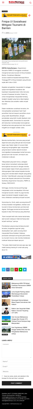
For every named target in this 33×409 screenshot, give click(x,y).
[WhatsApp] (12, 269)
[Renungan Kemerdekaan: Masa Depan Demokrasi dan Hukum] (6, 302)
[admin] (3, 33)
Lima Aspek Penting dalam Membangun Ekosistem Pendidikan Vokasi (21, 294)
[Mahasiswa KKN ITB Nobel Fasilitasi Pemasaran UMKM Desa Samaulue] (6, 285)
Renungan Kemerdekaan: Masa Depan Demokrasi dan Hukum (21, 302)
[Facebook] (8, 269)
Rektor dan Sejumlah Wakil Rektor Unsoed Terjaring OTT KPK (21, 311)
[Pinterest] (16, 269)
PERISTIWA (4, 11)
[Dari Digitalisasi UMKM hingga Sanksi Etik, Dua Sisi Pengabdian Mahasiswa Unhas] (6, 329)
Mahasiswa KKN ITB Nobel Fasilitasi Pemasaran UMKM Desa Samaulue (21, 285)
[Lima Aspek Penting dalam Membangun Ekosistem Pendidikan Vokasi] (6, 294)
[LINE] (20, 269)
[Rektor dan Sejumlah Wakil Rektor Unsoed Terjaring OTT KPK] (6, 311)
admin (7, 33)
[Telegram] (25, 269)
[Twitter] (4, 269)
